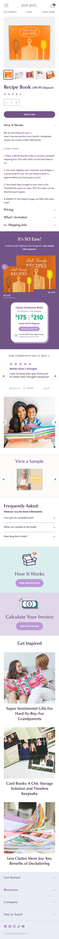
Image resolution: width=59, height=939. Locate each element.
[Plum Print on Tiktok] (18, 927)
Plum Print (23, 933)
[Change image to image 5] (50, 74)
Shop (29, 12)
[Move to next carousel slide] (55, 422)
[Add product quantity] (6, 102)
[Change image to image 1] (8, 74)
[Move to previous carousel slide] (4, 422)
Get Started (10, 12)
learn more (48, 12)
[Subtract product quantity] (16, 102)
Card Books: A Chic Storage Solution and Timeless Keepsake (29, 789)
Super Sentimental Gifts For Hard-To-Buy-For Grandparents (29, 714)
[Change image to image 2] (18, 74)
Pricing (8, 209)
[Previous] (4, 479)
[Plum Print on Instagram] (14, 927)
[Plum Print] (29, 5)
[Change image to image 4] (40, 74)
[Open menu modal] (6, 5)
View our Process (29, 583)
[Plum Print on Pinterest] (10, 927)
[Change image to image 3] (29, 74)
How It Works (13, 125)
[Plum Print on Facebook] (5, 927)
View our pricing (29, 626)
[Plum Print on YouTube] (23, 927)
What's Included (15, 217)
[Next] (55, 479)
